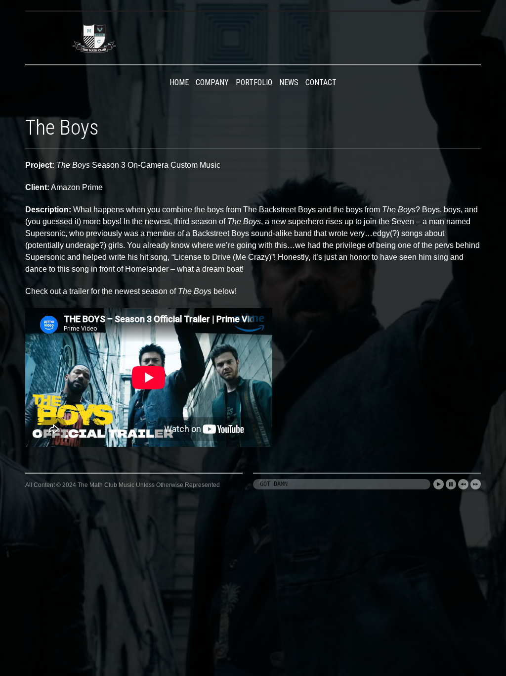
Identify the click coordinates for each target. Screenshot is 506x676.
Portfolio (254, 82)
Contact (321, 82)
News (288, 82)
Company (212, 82)
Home (179, 82)
